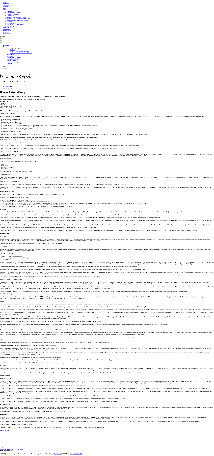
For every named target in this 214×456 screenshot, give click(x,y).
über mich (6, 45)
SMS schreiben (7, 30)
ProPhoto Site (58, 454)
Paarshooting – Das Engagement (15, 24)
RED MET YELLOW (76, 454)
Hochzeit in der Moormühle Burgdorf (16, 17)
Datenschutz (6, 33)
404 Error (9, 11)
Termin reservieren (8, 5)
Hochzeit (5, 9)
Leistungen (10, 21)
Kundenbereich (7, 29)
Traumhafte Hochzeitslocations (15, 48)
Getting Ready (10, 15)
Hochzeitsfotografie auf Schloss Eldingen (18, 20)
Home (5, 2)
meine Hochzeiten (11, 60)
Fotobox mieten (7, 27)
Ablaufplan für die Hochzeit (14, 12)
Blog (4, 8)
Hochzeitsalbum (11, 65)
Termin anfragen (7, 88)
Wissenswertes (10, 26)
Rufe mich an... (7, 6)
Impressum (6, 32)
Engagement (10, 56)
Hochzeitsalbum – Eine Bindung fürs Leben (18, 18)
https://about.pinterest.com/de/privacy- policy (146, 373)
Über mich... (6, 3)
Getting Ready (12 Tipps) (13, 59)
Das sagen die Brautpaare (13, 14)
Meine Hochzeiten (11, 23)
